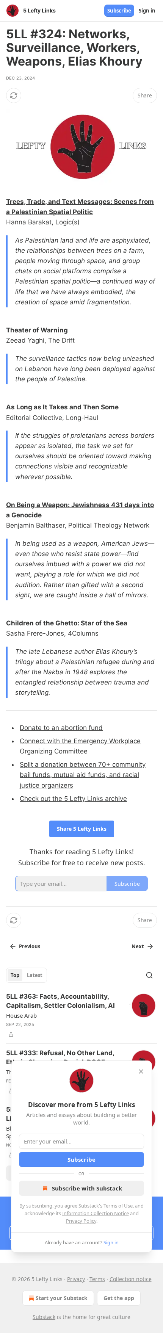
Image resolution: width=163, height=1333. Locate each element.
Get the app (118, 1298)
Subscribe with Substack (87, 1188)
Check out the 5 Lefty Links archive (73, 798)
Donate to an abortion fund (61, 728)
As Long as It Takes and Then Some (62, 407)
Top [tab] (15, 975)
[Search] (149, 975)
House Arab (21, 1015)
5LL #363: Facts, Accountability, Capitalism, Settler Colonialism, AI (60, 1001)
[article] (81, 1015)
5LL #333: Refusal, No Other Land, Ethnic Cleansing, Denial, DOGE (60, 1057)
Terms (97, 1279)
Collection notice (131, 1279)
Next (138, 946)
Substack (44, 1316)
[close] (141, 1071)
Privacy (76, 1279)
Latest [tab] (34, 975)
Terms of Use (118, 1205)
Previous (29, 946)
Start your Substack (62, 1298)
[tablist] (26, 975)
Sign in (147, 10)
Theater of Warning (37, 330)
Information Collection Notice (95, 1213)
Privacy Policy (81, 1220)
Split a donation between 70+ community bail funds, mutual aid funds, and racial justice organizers (83, 775)
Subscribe (119, 10)
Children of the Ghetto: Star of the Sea (66, 623)
